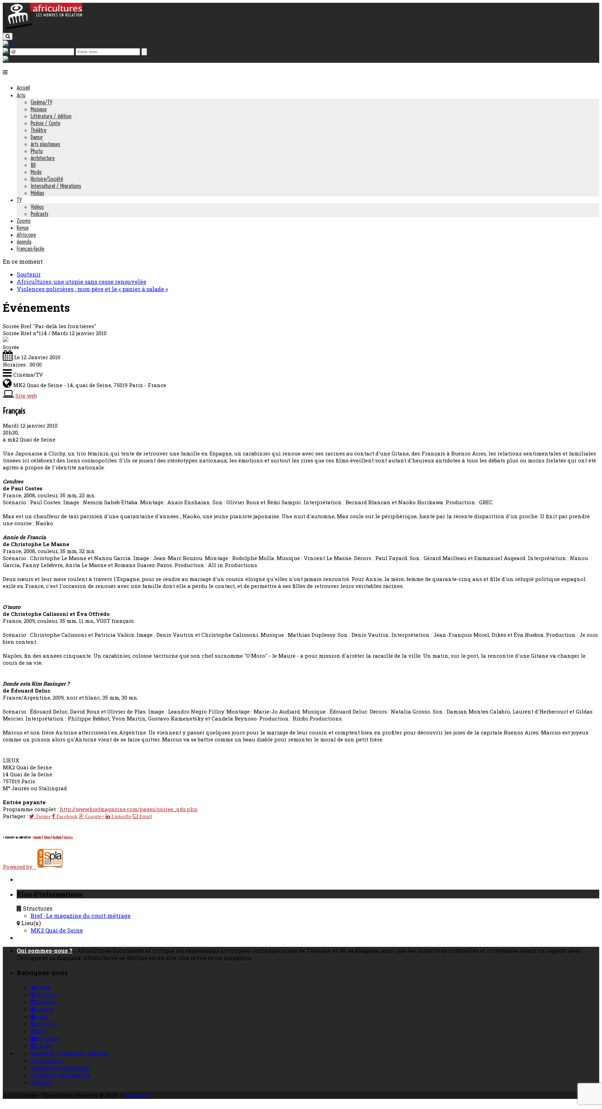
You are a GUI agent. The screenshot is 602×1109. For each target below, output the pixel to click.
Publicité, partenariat (60, 1075)
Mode (36, 171)
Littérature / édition (51, 116)
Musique (39, 109)
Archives (137, 1095)
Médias (37, 192)
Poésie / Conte (45, 123)
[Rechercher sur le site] (8, 36)
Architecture (43, 157)
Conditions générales (60, 1067)
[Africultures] (42, 28)
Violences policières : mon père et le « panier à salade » (92, 289)
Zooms (24, 220)
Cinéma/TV (41, 102)
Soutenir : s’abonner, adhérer (70, 1053)
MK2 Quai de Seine (57, 930)
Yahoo (47, 837)
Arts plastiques (45, 144)
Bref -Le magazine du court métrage (81, 915)
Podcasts (39, 213)
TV (19, 199)
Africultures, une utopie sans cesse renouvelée (81, 281)
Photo (37, 151)
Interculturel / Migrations (56, 185)
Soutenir (29, 274)
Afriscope (26, 234)
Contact (41, 1082)
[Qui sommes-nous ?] (5, 59)
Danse (37, 137)
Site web (26, 395)
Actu (21, 95)
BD (33, 164)
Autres (68, 837)
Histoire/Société (47, 178)
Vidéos (37, 206)
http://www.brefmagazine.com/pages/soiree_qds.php (129, 809)
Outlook (57, 837)
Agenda (24, 241)
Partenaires (47, 1060)
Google (37, 837)
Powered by (20, 866)
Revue (23, 227)
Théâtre (38, 130)
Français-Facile (30, 248)
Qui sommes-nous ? (44, 950)
